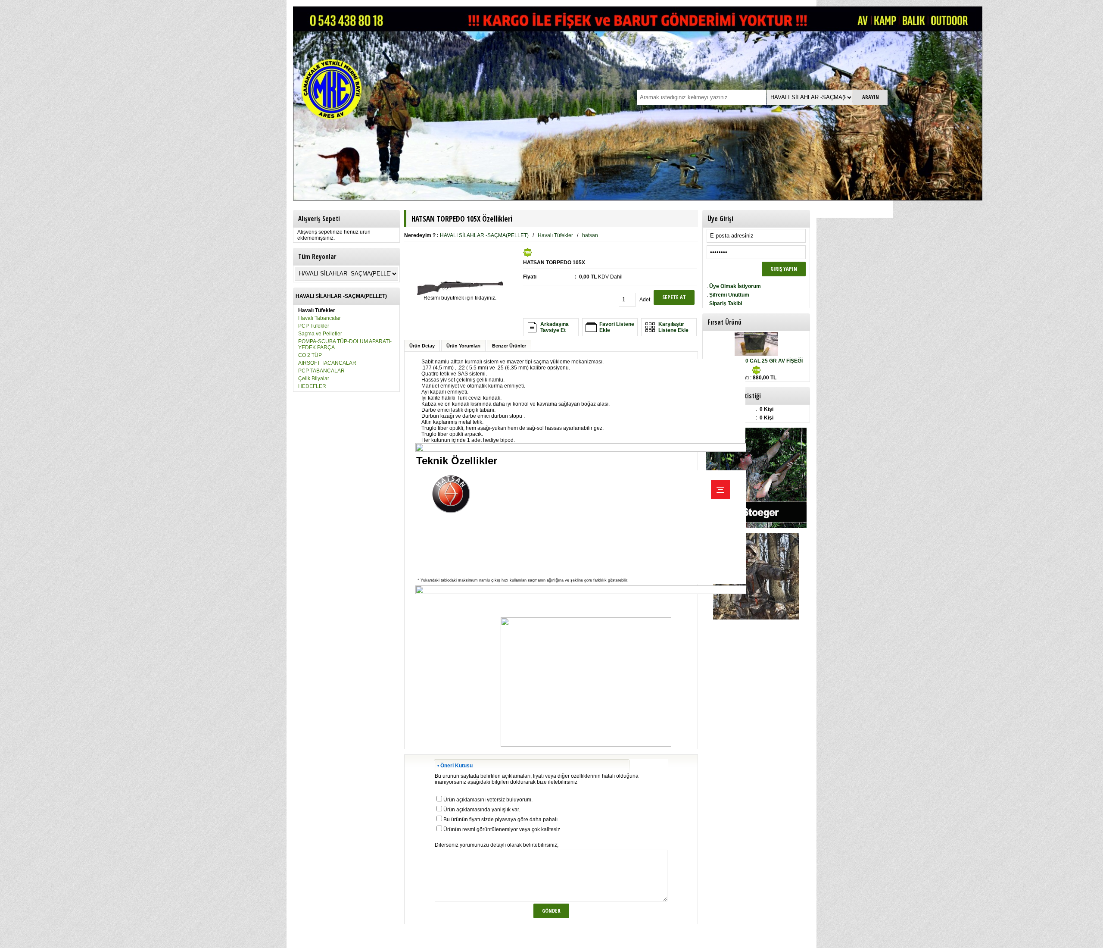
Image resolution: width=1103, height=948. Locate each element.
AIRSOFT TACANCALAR (327, 363)
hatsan (590, 235)
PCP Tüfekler (313, 326)
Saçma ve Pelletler (320, 334)
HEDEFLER (312, 386)
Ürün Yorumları (463, 345)
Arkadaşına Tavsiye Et (554, 327)
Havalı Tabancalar (319, 318)
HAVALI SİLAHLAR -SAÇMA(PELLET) (484, 235)
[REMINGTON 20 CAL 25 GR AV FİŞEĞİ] (756, 354)
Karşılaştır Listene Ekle (673, 327)
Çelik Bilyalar (313, 378)
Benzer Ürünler (509, 345)
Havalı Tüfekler (555, 235)
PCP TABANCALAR (321, 371)
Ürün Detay (422, 345)
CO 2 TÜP (310, 355)
